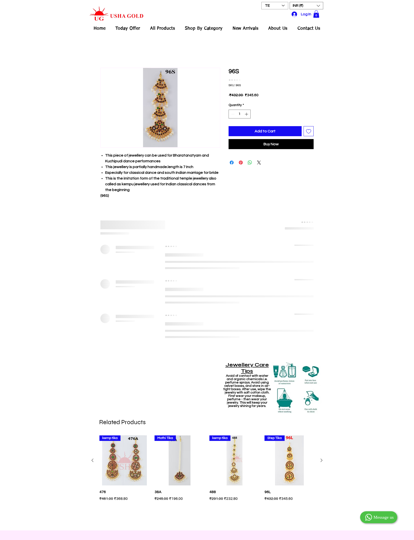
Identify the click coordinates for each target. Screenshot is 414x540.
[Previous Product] (92, 308)
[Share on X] (259, 159)
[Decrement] (232, 111)
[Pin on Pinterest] (241, 159)
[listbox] (306, 5)
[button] (306, 5)
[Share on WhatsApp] (250, 159)
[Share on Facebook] (232, 159)
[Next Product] (321, 308)
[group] (207, 328)
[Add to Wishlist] (309, 128)
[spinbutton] (239, 111)
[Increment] (247, 111)
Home (105, 51)
